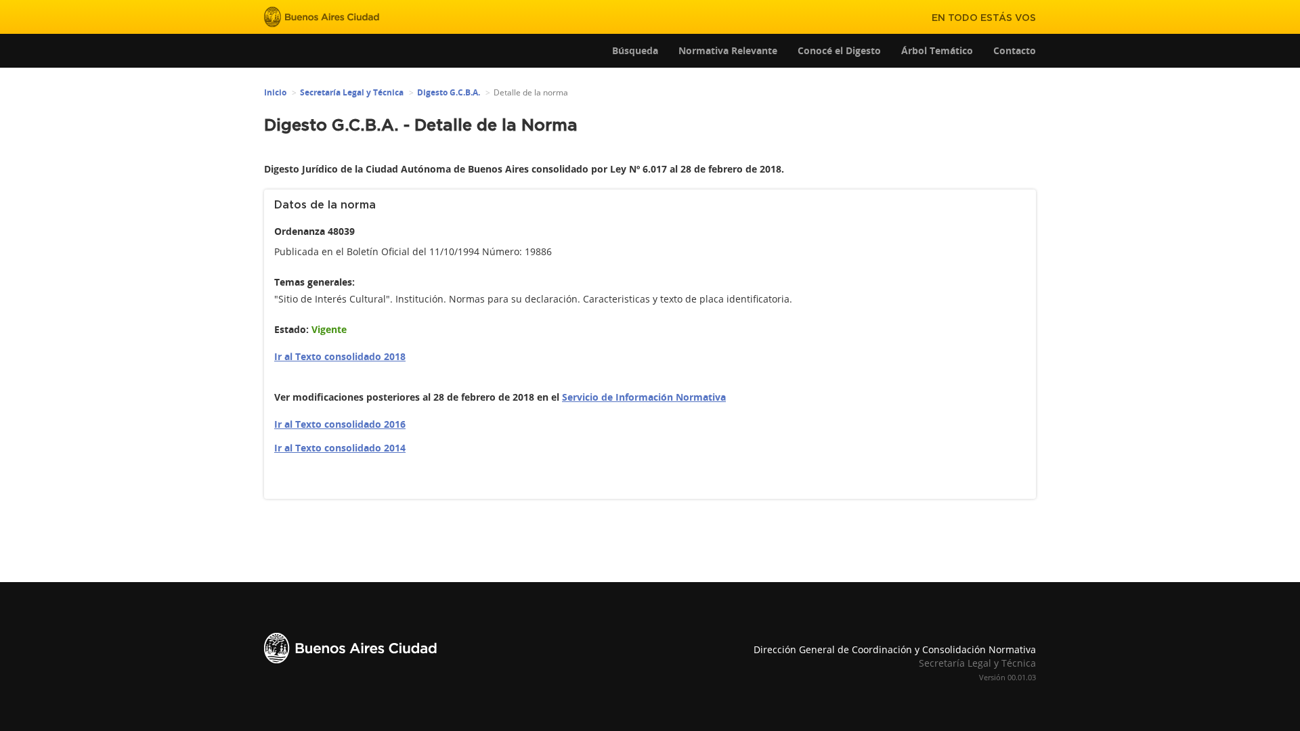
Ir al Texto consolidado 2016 (340, 424)
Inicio (275, 92)
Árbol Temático (937, 50)
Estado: (291, 329)
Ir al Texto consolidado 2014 (340, 447)
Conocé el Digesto (839, 50)
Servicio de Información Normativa (644, 397)
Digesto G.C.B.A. (448, 92)
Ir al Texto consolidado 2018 (340, 356)
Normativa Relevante (727, 50)
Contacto (1014, 50)
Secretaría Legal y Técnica (352, 92)
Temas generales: (314, 281)
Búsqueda (635, 50)
